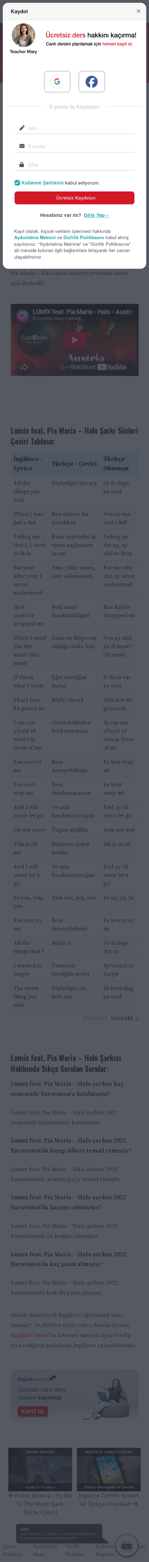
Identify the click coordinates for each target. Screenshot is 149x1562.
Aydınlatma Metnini (35, 237)
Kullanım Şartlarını (42, 182)
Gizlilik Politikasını (83, 237)
